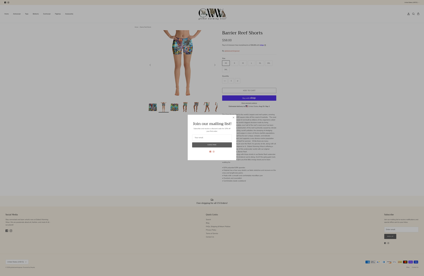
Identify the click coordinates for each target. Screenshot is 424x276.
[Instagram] (213, 151)
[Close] (233, 117)
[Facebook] (210, 151)
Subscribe (211, 145)
